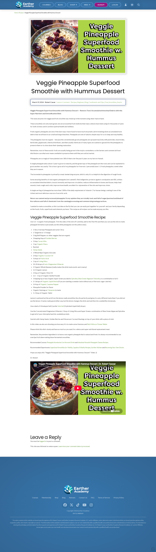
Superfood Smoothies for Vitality (61, 347)
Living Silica (43, 261)
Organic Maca (42, 244)
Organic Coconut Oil (45, 256)
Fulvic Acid (45, 258)
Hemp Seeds (37, 250)
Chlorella (96, 279)
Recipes (21, 13)
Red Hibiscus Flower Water (97, 324)
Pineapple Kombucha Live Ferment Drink (61, 342)
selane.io (80, 513)
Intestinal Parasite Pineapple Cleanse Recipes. (93, 342)
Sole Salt (61, 306)
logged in (42, 441)
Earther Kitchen (96, 347)
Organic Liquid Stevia (50, 281)
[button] (126, 5)
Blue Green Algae (84, 279)
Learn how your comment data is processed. (74, 446)
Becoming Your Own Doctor (114, 347)
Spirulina (74, 279)
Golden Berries (51, 238)
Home (16, 13)
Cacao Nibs (42, 241)
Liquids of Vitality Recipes (82, 347)
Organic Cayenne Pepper (49, 284)
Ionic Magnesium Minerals (54, 264)
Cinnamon (51, 290)
